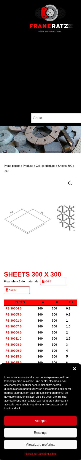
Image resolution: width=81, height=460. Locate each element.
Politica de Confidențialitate (40, 453)
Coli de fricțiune (45, 165)
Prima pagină (12, 165)
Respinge (40, 432)
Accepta (40, 421)
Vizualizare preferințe (40, 444)
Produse (28, 165)
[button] (74, 369)
